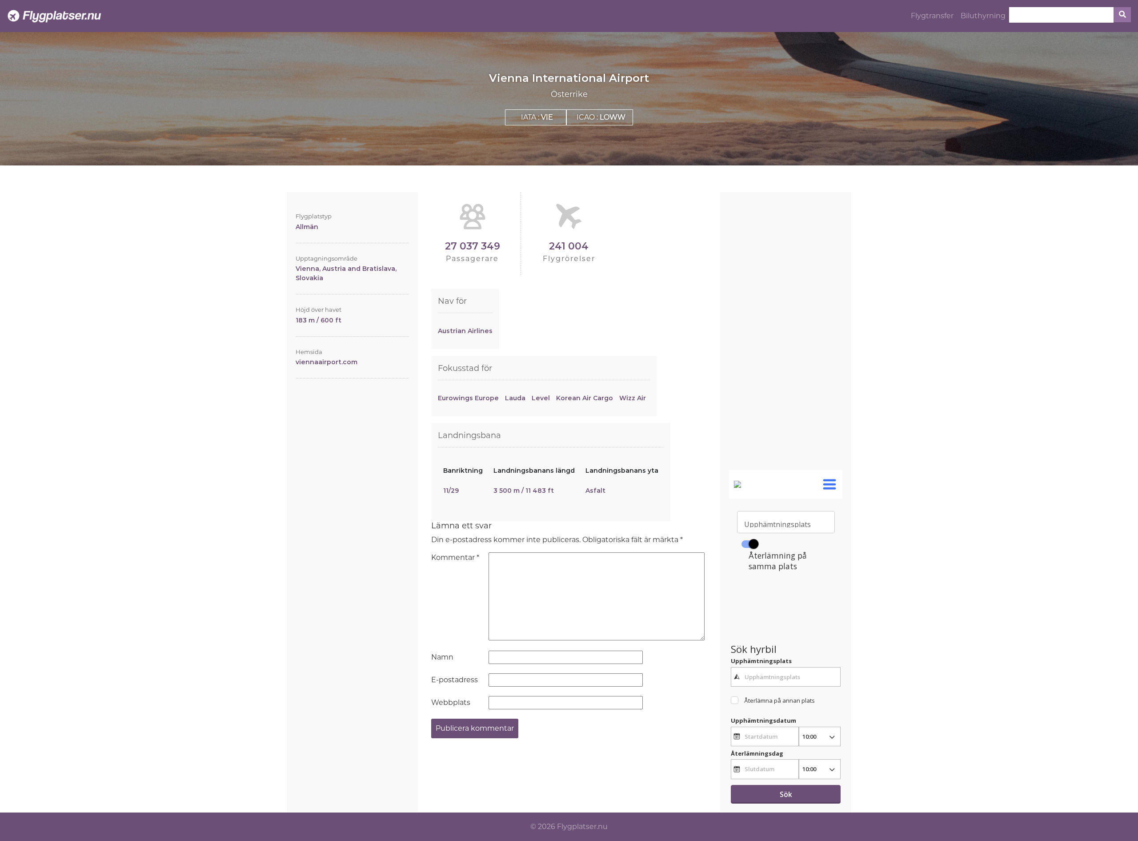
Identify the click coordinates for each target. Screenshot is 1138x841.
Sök (786, 794)
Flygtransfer (932, 16)
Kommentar (455, 557)
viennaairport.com (326, 362)
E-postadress (454, 680)
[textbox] (785, 677)
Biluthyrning (983, 16)
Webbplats (450, 702)
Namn (442, 657)
